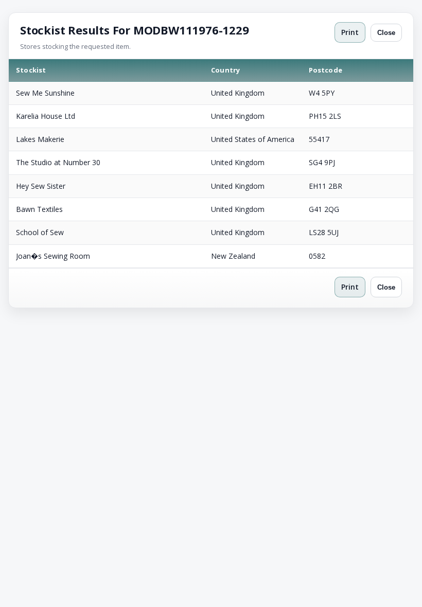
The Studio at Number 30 (58, 162)
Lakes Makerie (40, 139)
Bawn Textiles (39, 209)
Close (386, 33)
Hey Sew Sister (40, 186)
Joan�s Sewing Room (53, 256)
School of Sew (40, 232)
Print (350, 32)
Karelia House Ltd (45, 116)
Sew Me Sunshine (45, 93)
